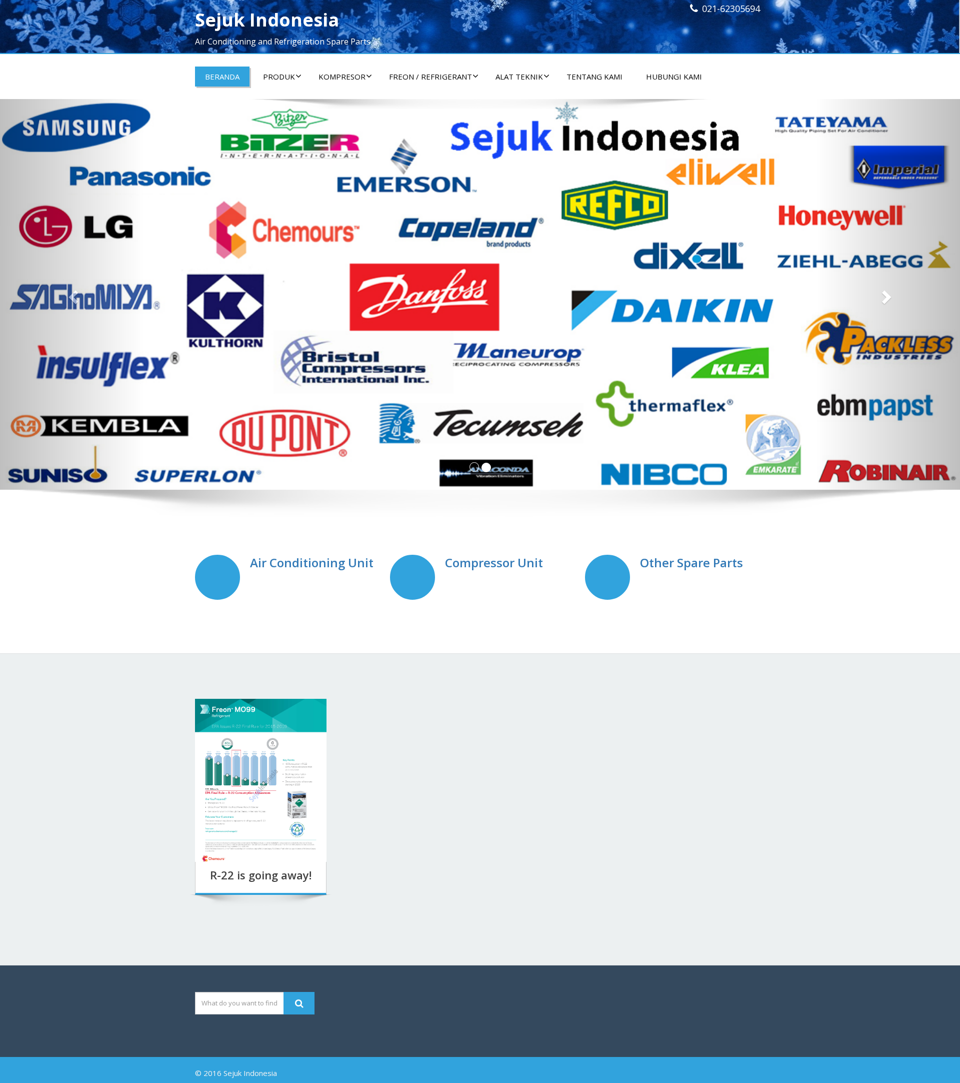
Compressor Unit (494, 562)
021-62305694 (731, 9)
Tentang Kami (594, 77)
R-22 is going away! (261, 874)
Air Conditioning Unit (312, 562)
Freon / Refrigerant (430, 77)
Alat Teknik (519, 77)
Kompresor (342, 77)
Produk (279, 77)
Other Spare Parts (691, 562)
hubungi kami (674, 77)
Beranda (222, 77)
